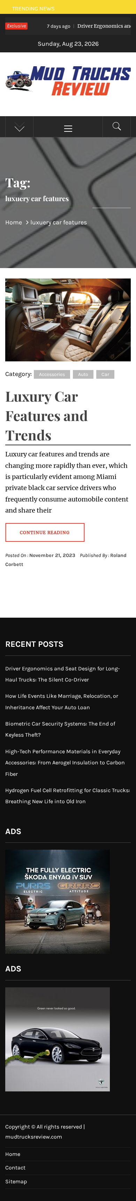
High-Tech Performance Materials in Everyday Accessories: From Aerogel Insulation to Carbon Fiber (65, 762)
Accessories (52, 374)
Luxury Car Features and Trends (46, 415)
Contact (15, 1167)
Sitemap (16, 1181)
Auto (83, 374)
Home (12, 1154)
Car (105, 374)
